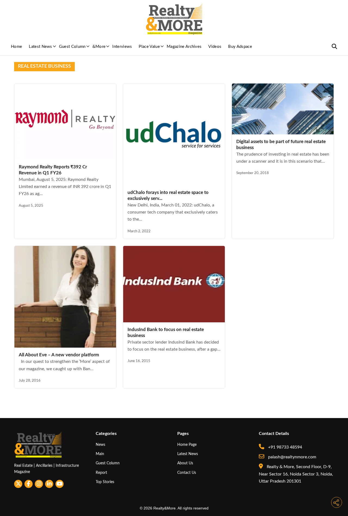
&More (99, 47)
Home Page (187, 445)
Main (100, 454)
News (100, 445)
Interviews (122, 47)
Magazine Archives (184, 47)
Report (101, 473)
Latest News (40, 47)
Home (16, 47)
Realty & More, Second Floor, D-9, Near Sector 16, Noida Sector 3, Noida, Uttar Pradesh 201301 (296, 474)
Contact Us (186, 473)
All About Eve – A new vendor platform (59, 355)
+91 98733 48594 (284, 447)
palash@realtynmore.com (291, 457)
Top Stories (105, 482)
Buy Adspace (240, 47)
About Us (185, 463)
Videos (214, 47)
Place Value (149, 47)
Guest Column (72, 47)
